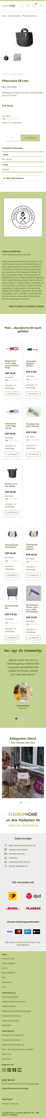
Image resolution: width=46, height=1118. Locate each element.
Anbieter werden (9, 1006)
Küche (4, 968)
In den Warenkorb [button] (12, 394)
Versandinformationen (11, 1040)
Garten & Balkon (8, 963)
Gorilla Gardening (13, 74)
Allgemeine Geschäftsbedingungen (16, 1011)
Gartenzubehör (15, 16)
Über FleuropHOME (10, 997)
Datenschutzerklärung (11, 1016)
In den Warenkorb (30, 138)
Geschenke (6, 982)
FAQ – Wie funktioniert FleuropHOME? (17, 1049)
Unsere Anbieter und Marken (14, 1001)
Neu (3, 987)
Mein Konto (6, 1054)
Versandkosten (12, 119)
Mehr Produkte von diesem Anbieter (26, 306)
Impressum (6, 1025)
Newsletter (6, 1059)
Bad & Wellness (8, 973)
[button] (9, 718)
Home (4, 16)
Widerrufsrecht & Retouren (13, 1045)
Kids (4, 977)
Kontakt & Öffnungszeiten (13, 1035)
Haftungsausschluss (10, 1020)
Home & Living (8, 958)
